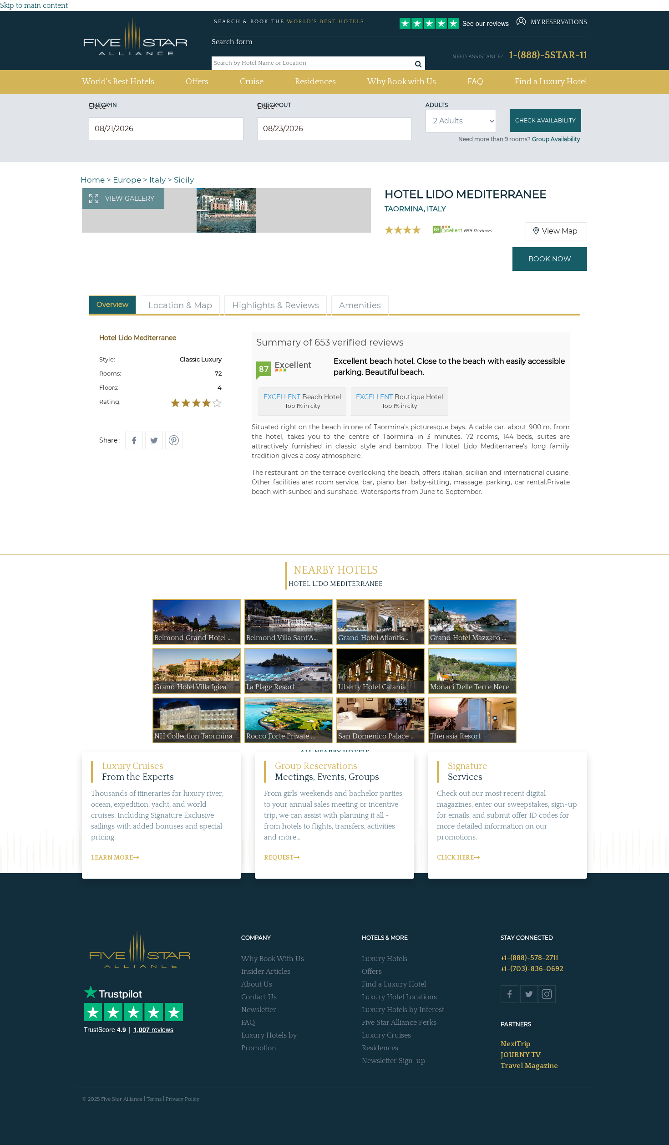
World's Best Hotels (118, 82)
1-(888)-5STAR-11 (548, 55)
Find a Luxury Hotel (551, 82)
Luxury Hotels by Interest (403, 1010)
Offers (197, 82)
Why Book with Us (401, 82)
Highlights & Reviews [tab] (275, 305)
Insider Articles (265, 971)
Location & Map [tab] (180, 305)
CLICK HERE (455, 857)
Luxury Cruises (386, 1035)
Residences (315, 82)
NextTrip (516, 1044)
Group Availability (556, 139)
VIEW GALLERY (129, 198)
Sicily (184, 179)
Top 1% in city (302, 401)
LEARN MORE (112, 857)
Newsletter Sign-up (394, 1061)
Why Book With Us (272, 959)
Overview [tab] (112, 304)
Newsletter (258, 1010)
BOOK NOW (549, 258)
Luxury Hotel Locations (399, 997)
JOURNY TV (521, 1055)
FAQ (475, 82)
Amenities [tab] (360, 305)
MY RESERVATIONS (559, 22)
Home (93, 179)
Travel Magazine (529, 1066)
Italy (157, 179)
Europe (127, 179)
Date (100, 106)
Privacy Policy (182, 1099)
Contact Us (259, 997)
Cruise (252, 82)
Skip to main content (34, 5)
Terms (154, 1099)
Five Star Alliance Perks (399, 1022)
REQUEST (279, 857)
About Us (256, 984)
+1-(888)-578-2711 (529, 958)
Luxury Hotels (384, 959)
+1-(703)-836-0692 (532, 969)
